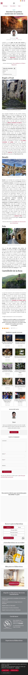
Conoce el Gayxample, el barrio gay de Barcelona (20, 386)
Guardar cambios (6, 672)
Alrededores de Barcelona (7, 385)
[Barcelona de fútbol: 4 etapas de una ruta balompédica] (7, 395)
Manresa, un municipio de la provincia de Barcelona (20, 357)
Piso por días (14, 535)
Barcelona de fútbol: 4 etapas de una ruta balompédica (7, 401)
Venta (19, 527)
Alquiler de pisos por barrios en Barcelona (11, 610)
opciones (17, 667)
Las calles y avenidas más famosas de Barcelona (7, 343)
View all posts (14, 432)
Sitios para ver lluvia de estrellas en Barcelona (20, 343)
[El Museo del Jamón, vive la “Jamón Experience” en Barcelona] (20, 395)
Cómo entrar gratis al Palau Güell (7, 357)
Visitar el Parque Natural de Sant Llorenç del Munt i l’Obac (20, 371)
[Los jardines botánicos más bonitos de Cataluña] (7, 366)
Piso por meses (14, 532)
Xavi (17, 38)
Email (3, 459)
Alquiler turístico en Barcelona (8, 605)
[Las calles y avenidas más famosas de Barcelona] (7, 337)
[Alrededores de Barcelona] (7, 381)
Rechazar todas (14, 670)
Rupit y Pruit (5, 70)
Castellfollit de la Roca (7, 74)
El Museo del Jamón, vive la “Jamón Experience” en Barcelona (20, 401)
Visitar (14, 10)
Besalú (4, 71)
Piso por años (14, 530)
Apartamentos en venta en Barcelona (10, 607)
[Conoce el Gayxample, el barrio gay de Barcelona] (20, 381)
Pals (4, 72)
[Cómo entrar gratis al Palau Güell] (7, 351)
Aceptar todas (5, 670)
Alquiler (9, 527)
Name (4, 454)
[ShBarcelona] (14, 3)
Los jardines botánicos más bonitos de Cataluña (7, 371)
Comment (4, 440)
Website (4, 465)
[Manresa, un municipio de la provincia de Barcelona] (20, 351)
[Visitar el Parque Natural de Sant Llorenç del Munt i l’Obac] (20, 366)
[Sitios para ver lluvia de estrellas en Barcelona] (20, 337)
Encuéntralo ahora (8, 538)
